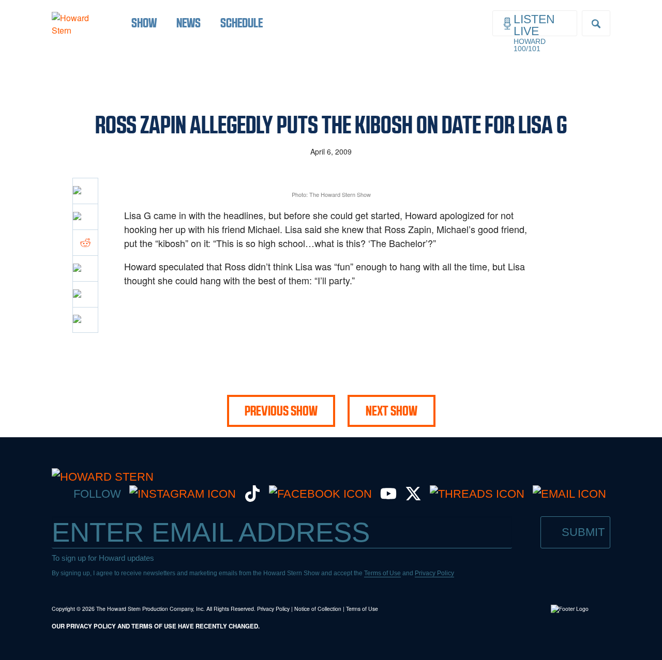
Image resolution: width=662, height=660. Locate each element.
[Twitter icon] (85, 216)
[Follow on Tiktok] (252, 498)
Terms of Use (382, 573)
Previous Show (281, 411)
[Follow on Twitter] (413, 498)
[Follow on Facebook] (320, 493)
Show (144, 22)
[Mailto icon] (85, 294)
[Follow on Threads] (477, 493)
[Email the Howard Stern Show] (569, 493)
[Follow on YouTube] (388, 498)
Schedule (241, 22)
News (188, 22)
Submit (583, 532)
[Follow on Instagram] (182, 493)
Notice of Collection (317, 608)
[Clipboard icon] (85, 320)
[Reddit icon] (85, 242)
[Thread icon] (85, 268)
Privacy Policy (434, 573)
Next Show (391, 411)
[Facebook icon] (85, 191)
